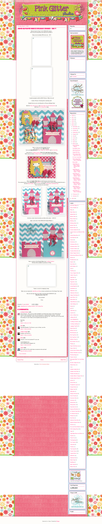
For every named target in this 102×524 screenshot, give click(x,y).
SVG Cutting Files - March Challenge (77, 159)
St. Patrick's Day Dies (75, 411)
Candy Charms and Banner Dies (52, 183)
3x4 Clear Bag (54, 150)
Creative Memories (74, 250)
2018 (73, 115)
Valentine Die (73, 457)
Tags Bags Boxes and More (76, 433)
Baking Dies (72, 214)
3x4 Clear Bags (73, 205)
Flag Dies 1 (72, 279)
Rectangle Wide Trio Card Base (77, 359)
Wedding (72, 462)
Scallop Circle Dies (74, 371)
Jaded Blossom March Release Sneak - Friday (76, 170)
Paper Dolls (72, 348)
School (71, 380)
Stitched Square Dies (74, 422)
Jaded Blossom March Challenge (77, 191)
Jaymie (22, 347)
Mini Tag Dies (73, 334)
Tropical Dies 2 (73, 453)
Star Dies (72, 417)
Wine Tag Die (73, 464)
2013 (73, 124)
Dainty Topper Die (74, 253)
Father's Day (73, 275)
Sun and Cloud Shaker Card (76, 426)
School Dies (72, 382)
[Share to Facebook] (36, 304)
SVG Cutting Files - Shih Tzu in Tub (77, 154)
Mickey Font (73, 330)
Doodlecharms (73, 259)
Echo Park (72, 264)
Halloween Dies (73, 292)
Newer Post (20, 359)
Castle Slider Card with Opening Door (47, 105)
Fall (71, 268)
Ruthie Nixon (73, 364)
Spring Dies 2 (73, 404)
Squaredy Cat (73, 406)
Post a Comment (22, 353)
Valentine (72, 455)
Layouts (72, 312)
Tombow (72, 446)
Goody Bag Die (73, 286)
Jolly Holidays (73, 303)
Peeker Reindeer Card (75, 352)
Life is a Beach (73, 315)
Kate (21, 325)
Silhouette (72, 391)
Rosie (22, 337)
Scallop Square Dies (74, 378)
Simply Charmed (74, 393)
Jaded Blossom (24, 306)
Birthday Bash (73, 223)
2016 (73, 119)
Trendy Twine (73, 451)
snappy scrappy (24, 331)
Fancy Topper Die (41, 150)
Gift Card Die (73, 284)
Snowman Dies (73, 398)
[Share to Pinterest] (37, 304)
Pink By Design (73, 354)
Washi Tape (72, 459)
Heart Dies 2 (73, 297)
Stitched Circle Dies (74, 420)
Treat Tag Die (73, 448)
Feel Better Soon (76, 148)
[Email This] (32, 304)
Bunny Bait (75, 162)
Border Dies (72, 225)
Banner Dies (73, 216)
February (75, 194)
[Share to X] (35, 304)
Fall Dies (72, 270)
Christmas (72, 241)
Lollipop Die (72, 317)
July (74, 136)
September (75, 132)
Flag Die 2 (48, 150)
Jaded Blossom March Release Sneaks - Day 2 (76, 183)
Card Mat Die (73, 237)
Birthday (72, 220)
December (75, 126)
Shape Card (72, 389)
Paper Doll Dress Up (74, 346)
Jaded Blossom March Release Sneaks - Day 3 (76, 179)
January (75, 196)
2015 (73, 121)
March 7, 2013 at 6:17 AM (26, 323)
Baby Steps (72, 212)
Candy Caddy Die (74, 229)
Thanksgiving (73, 440)
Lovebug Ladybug (74, 323)
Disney (71, 257)
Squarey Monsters (74, 409)
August (74, 134)
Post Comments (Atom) (44, 364)
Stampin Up (72, 415)
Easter (71, 261)
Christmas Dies (73, 244)
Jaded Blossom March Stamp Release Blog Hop (76, 165)
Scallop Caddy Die (74, 369)
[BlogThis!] (33, 304)
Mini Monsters (73, 332)
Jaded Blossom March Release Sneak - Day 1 (76, 187)
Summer (72, 424)
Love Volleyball (73, 319)
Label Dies (72, 310)
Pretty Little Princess (34, 105)
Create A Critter (73, 248)
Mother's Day (73, 339)
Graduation (72, 288)
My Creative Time (74, 341)
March (74, 143)
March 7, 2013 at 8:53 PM (26, 345)
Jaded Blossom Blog (36, 291)
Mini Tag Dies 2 (73, 337)
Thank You (72, 437)
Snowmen (72, 400)
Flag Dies (72, 277)
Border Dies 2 (73, 227)
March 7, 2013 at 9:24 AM (26, 329)
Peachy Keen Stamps (75, 350)
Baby (71, 209)
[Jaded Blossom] (77, 95)
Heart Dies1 (72, 299)
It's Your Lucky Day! (77, 157)
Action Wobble (73, 207)
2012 (73, 198)
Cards (71, 239)
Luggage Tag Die (74, 326)
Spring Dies (72, 402)
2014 (73, 123)
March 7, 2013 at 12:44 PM (26, 335)
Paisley (71, 343)
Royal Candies (31, 183)
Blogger (57, 521)
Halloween (72, 290)
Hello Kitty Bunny (76, 150)
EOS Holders (73, 266)
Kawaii (71, 306)
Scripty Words (73, 386)
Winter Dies (72, 466)
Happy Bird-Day (76, 152)
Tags (71, 431)
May (74, 139)
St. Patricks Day (73, 413)
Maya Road (72, 328)
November (75, 128)
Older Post (63, 359)
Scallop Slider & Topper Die (76, 375)
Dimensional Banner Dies (75, 255)
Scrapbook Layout (74, 384)
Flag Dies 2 (72, 281)
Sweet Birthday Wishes (76, 146)
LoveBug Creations (36, 152)
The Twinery (73, 442)
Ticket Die (72, 444)
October (75, 130)
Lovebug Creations (25, 312)
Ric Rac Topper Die (74, 362)
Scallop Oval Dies (74, 373)
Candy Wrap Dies (74, 235)
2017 (73, 117)
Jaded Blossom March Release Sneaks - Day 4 (76, 175)
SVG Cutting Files (42, 107)
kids (71, 308)
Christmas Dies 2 (74, 246)
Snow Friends (73, 395)
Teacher (72, 435)
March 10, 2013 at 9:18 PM (26, 351)
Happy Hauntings (74, 295)
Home (41, 359)
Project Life (72, 357)
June (74, 137)
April (74, 141)
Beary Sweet (73, 218)
